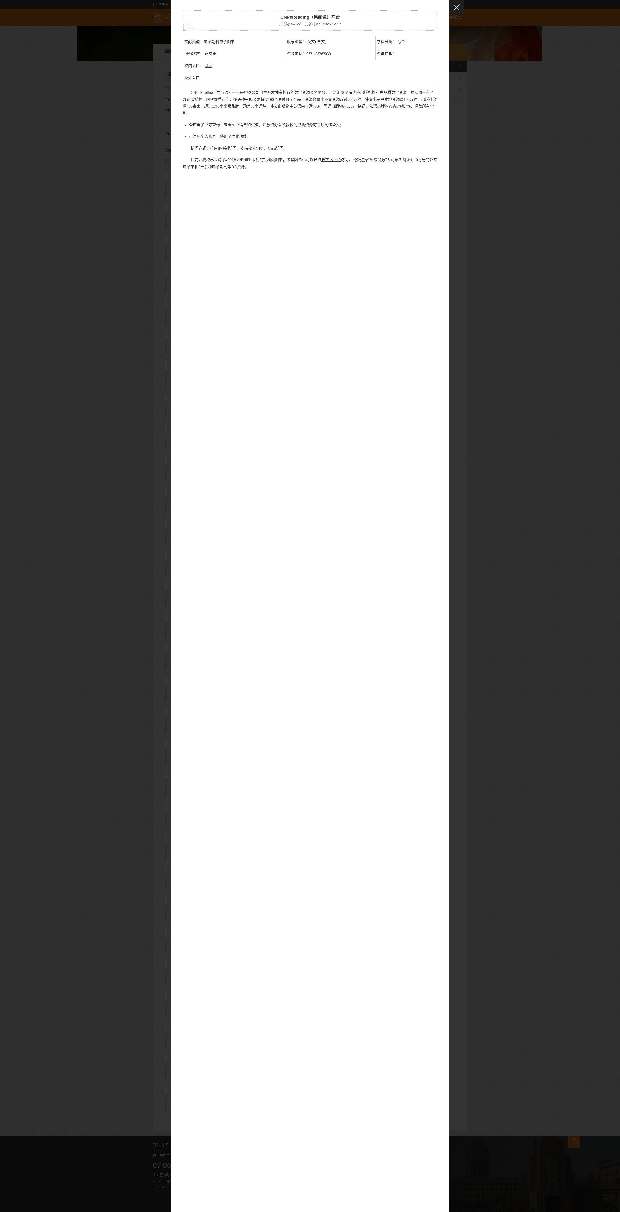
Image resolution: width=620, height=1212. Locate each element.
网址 (208, 66)
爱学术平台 (331, 160)
